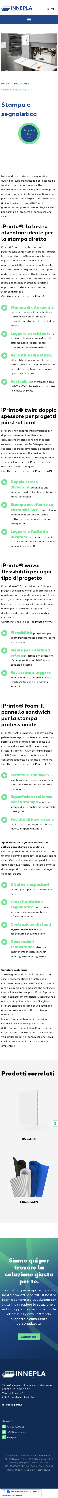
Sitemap (10, 1469)
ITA (52, 9)
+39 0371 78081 (15, 1426)
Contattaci (29, 1336)
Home (5, 83)
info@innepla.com (16, 1432)
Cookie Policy (45, 1466)
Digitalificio (46, 1469)
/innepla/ (12, 1437)
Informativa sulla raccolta (12, 1495)
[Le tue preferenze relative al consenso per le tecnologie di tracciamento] (55, 1123)
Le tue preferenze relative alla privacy (24, 1492)
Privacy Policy (30, 1466)
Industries (21, 83)
